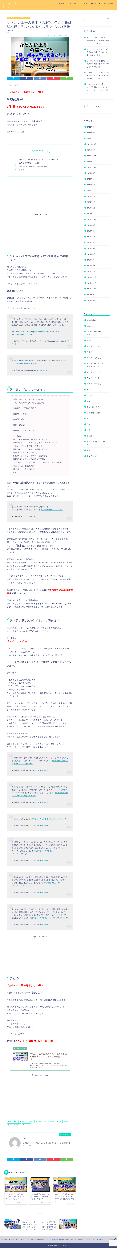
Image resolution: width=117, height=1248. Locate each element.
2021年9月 (91, 150)
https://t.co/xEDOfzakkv (40, 332)
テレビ (89, 401)
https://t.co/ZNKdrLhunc (21, 886)
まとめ (21, 170)
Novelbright (91, 320)
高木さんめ (27, 1124)
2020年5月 (91, 179)
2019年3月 (91, 260)
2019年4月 (91, 254)
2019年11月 (91, 214)
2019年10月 (92, 219)
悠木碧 (66, 1121)
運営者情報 (108, 4)
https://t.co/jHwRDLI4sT (26, 796)
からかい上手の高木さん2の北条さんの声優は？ (38, 159)
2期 (10, 1121)
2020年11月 (91, 162)
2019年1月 (91, 271)
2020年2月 (91, 196)
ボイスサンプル (41, 1121)
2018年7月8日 (32, 516)
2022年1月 (91, 138)
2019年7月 (91, 237)
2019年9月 (91, 225)
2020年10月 (92, 167)
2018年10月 (92, 289)
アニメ (89, 352)
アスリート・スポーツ (96, 346)
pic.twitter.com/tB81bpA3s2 (52, 510)
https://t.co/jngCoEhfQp (58, 819)
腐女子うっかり (93, 456)
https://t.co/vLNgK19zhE (23, 764)
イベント (90, 390)
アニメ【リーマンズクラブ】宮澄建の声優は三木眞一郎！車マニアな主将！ (98, 52)
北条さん (51, 1121)
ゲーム (89, 395)
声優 (59, 1121)
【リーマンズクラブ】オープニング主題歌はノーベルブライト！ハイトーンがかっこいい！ (98, 88)
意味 (10, 1124)
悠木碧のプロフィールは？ (30, 163)
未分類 (89, 436)
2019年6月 (91, 242)
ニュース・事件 (93, 407)
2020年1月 (91, 202)
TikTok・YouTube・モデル (96, 333)
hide (47, 151)
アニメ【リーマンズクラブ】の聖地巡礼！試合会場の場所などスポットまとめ (98, 40)
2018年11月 (91, 283)
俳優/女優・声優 (93, 413)
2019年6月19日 (43, 802)
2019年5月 (91, 248)
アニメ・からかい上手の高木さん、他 (18, 18)
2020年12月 (92, 156)
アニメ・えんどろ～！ (96, 358)
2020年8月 (91, 173)
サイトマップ (73, 4)
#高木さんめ (54, 332)
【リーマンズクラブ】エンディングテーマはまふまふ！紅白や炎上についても (98, 75)
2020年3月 (91, 190)
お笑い (89, 340)
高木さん (17, 1124)
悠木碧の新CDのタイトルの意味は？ (34, 166)
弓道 (88, 424)
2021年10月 (92, 144)
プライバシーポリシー (91, 4)
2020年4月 (91, 185)
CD (16, 1121)
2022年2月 (91, 133)
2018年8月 (91, 300)
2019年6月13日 (43, 770)
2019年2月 (91, 266)
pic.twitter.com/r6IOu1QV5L (27, 364)
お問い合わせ (58, 4)
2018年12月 (92, 277)
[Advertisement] (40, 197)
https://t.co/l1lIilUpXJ (20, 854)
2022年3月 (91, 127)
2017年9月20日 (42, 370)
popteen (90, 326)
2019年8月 (91, 231)
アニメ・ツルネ (93, 378)
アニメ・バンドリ (94, 384)
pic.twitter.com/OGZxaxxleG (23, 334)
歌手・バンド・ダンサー (96, 443)
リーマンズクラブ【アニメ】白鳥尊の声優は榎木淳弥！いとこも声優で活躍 (98, 64)
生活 (88, 450)
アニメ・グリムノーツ (96, 372)
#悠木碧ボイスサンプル (39, 819)
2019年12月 (92, 208)
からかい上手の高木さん (27, 1121)
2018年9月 (91, 295)
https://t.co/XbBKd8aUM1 (59, 918)
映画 (88, 430)
